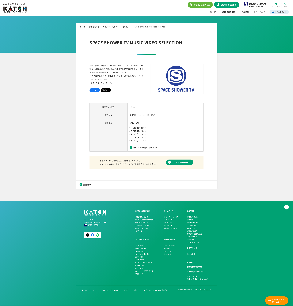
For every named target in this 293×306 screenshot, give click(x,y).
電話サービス (168, 222)
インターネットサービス (171, 217)
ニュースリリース (192, 225)
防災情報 (167, 248)
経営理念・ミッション (193, 217)
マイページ (138, 246)
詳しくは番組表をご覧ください (145, 147)
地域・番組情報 (228, 12)
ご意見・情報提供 (181, 162)
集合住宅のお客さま (141, 222)
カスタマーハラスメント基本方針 (157, 290)
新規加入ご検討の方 (142, 211)
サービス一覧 (210, 12)
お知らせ (190, 262)
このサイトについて (90, 290)
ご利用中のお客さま (142, 239)
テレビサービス (168, 220)
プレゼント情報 (139, 260)
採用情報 (190, 239)
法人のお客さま (192, 242)
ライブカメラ (167, 254)
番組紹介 (87, 184)
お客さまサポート (140, 251)
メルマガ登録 (139, 268)
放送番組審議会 (192, 231)
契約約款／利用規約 (170, 228)
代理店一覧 (138, 231)
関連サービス (168, 225)
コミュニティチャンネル (171, 246)
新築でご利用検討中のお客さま (145, 220)
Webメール (138, 265)
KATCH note (191, 228)
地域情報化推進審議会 (194, 234)
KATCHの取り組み (193, 222)
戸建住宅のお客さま (141, 217)
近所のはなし (168, 251)
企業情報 (245, 12)
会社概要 (190, 220)
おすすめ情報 (139, 257)
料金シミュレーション (141, 228)
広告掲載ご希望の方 (194, 267)
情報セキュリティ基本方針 (111, 290)
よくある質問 (191, 254)
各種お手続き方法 (140, 248)
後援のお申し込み (192, 237)
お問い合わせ (259, 12)
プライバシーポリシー (133, 290)
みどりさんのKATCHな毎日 (143, 262)
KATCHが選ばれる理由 (142, 225)
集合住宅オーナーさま (195, 271)
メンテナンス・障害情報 (142, 254)
